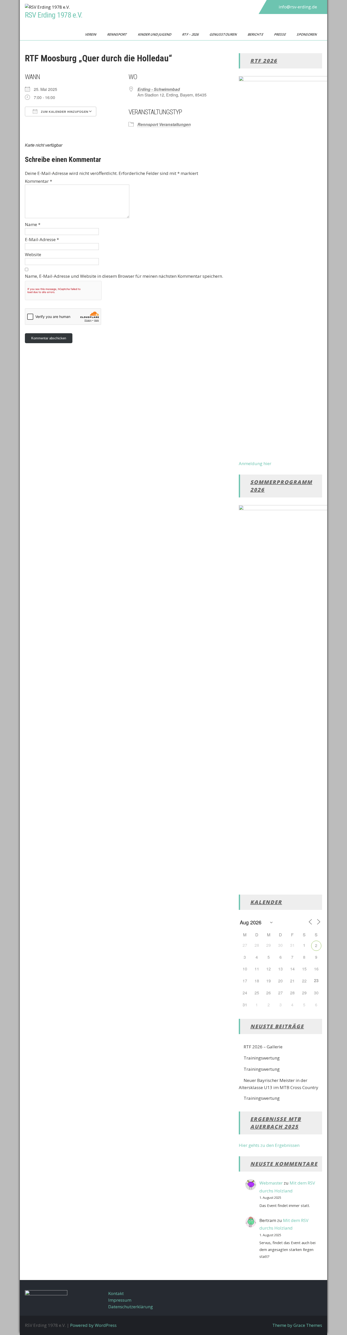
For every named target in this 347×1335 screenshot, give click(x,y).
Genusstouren (223, 34)
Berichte (255, 34)
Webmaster (271, 1183)
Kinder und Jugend (154, 34)
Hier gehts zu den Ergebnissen (269, 1145)
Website (33, 254)
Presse (280, 34)
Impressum (119, 1300)
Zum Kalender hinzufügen (64, 111)
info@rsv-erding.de (298, 7)
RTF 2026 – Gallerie (263, 1047)
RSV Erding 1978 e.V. (53, 14)
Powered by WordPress (93, 1325)
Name (32, 224)
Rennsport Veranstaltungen (164, 124)
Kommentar (38, 181)
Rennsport (117, 34)
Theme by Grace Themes (297, 1325)
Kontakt (116, 1293)
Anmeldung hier (255, 463)
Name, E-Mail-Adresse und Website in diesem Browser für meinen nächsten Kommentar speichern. (124, 276)
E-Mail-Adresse (42, 239)
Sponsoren (307, 34)
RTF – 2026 (191, 34)
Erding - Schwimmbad (158, 89)
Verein (91, 34)
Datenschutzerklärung (130, 1307)
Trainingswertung (262, 1058)
